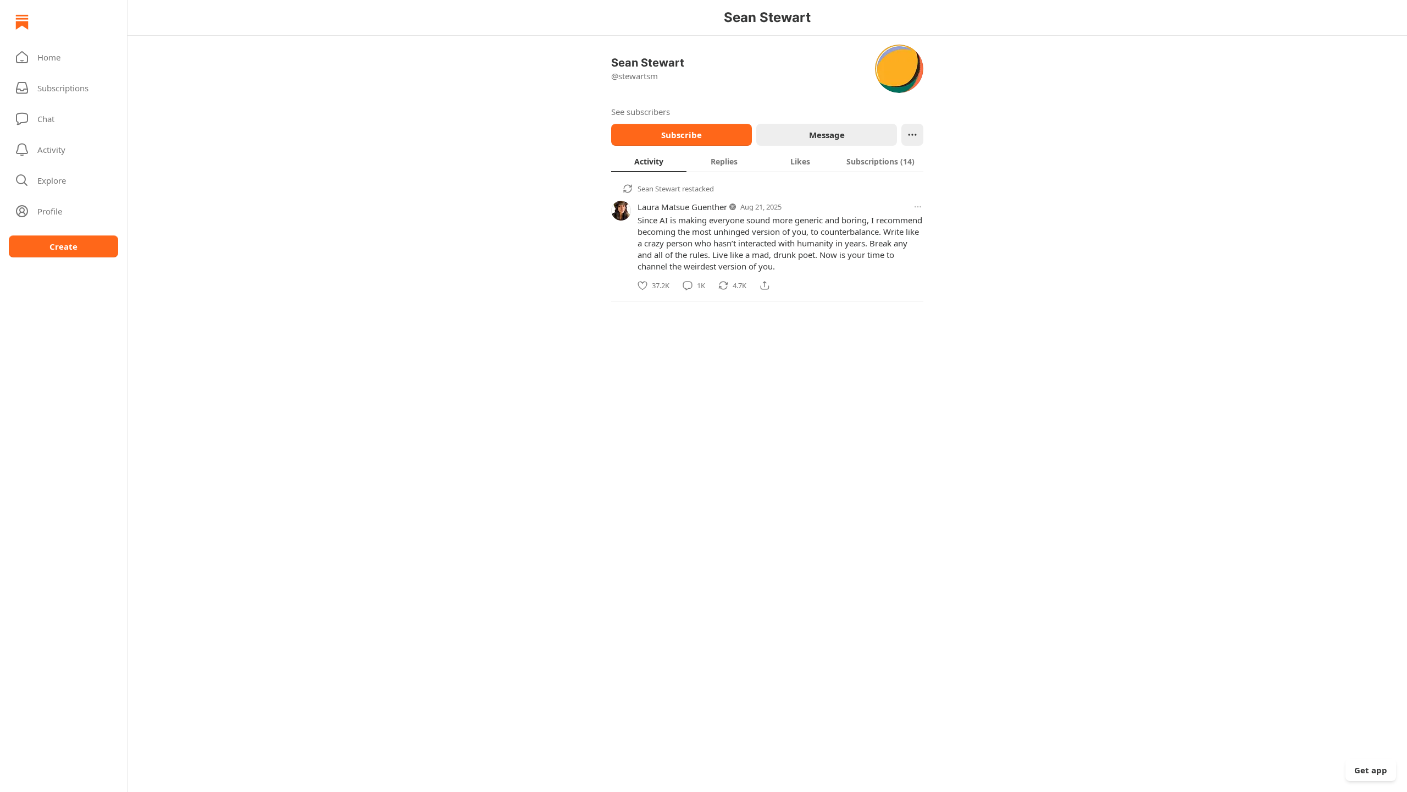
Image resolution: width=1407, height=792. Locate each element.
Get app (1370, 770)
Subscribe (681, 134)
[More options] (918, 207)
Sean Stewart (659, 189)
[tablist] (767, 161)
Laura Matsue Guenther (682, 206)
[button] (63, 57)
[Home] (22, 22)
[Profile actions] (912, 135)
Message (827, 134)
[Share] (764, 285)
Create (63, 246)
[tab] (648, 161)
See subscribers (640, 111)
